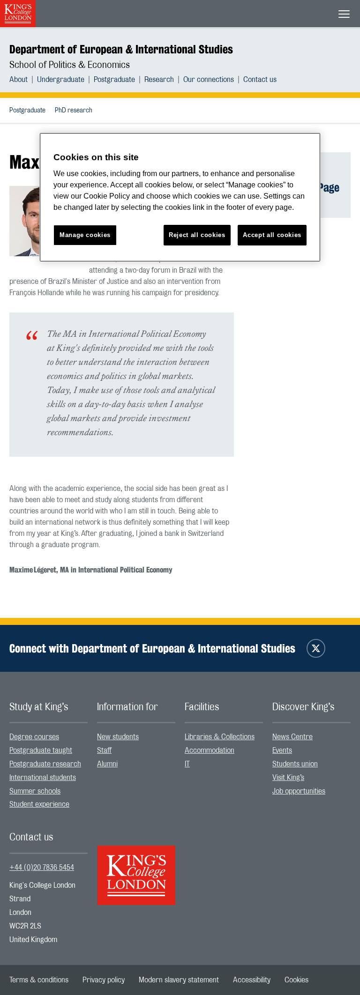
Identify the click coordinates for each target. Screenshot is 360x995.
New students (118, 737)
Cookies (296, 980)
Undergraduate (60, 79)
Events (282, 750)
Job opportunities (298, 791)
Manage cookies (85, 234)
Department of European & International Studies (121, 49)
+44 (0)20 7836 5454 (41, 867)
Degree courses (34, 737)
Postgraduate (114, 79)
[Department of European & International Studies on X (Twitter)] (316, 648)
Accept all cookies (272, 234)
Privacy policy (103, 980)
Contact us (260, 79)
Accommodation (209, 750)
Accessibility (251, 980)
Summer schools (34, 791)
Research (159, 79)
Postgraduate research (45, 764)
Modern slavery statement (179, 980)
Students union (295, 764)
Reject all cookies (197, 234)
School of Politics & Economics (69, 65)
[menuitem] (23, 79)
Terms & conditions (38, 980)
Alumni (107, 764)
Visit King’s (288, 777)
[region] (180, 197)
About (18, 79)
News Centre (292, 737)
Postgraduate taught (40, 750)
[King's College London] (136, 867)
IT (187, 764)
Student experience (39, 804)
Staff (104, 750)
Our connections (208, 79)
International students (42, 777)
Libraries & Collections (220, 737)
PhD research (73, 110)
